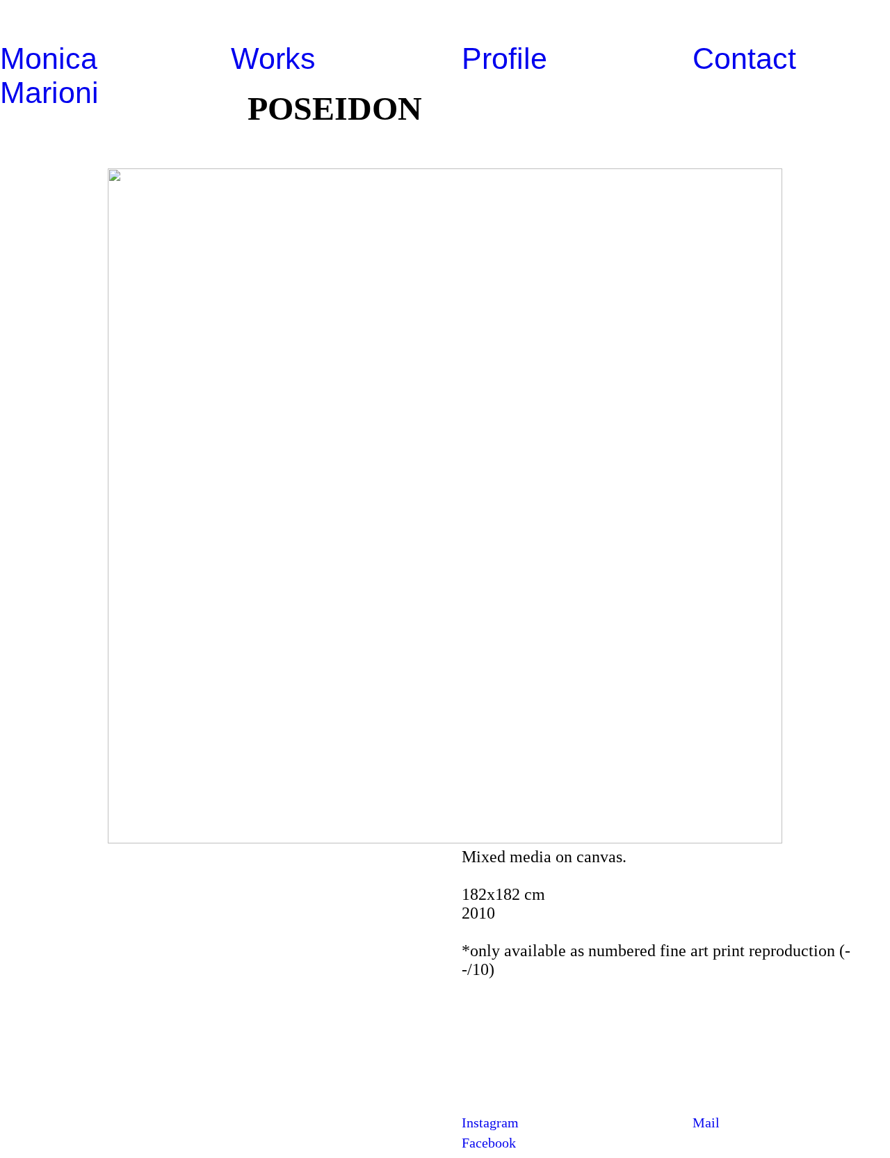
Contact (744, 58)
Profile (504, 58)
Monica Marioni (49, 75)
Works (273, 58)
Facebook (489, 1142)
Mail (706, 1122)
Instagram (490, 1122)
